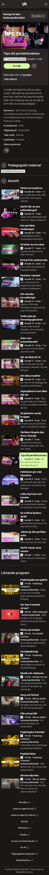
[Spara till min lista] (34, 66)
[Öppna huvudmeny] (3, 4)
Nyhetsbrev (23, 828)
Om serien (36, 16)
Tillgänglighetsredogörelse (23, 854)
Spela (15, 66)
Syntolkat (26, 75)
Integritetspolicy (23, 860)
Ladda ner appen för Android (23, 815)
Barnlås (24, 821)
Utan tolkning (10, 79)
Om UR (23, 847)
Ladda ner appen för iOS (23, 809)
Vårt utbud (23, 802)
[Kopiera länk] (6, 150)
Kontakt (23, 835)
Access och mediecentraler (23, 841)
